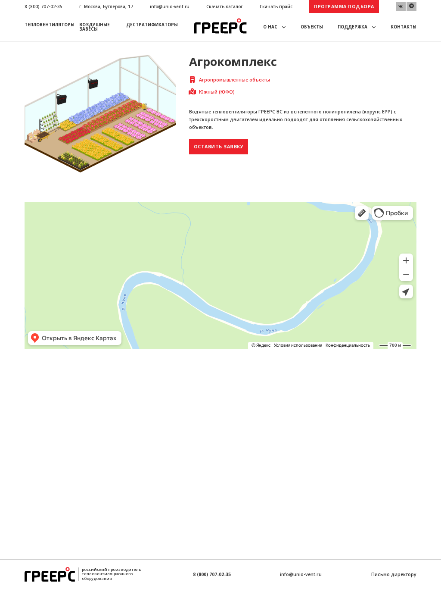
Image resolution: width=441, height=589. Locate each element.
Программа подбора (344, 6)
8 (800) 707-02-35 (43, 6)
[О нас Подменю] (284, 27)
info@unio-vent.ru (169, 6)
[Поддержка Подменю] (374, 27)
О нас (270, 27)
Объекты (312, 27)
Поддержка (352, 27)
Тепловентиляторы (50, 25)
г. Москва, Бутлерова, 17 (106, 6)
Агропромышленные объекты (234, 80)
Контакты (403, 27)
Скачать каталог (224, 6)
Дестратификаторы (152, 25)
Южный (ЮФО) (217, 92)
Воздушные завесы (94, 27)
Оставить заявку (219, 147)
